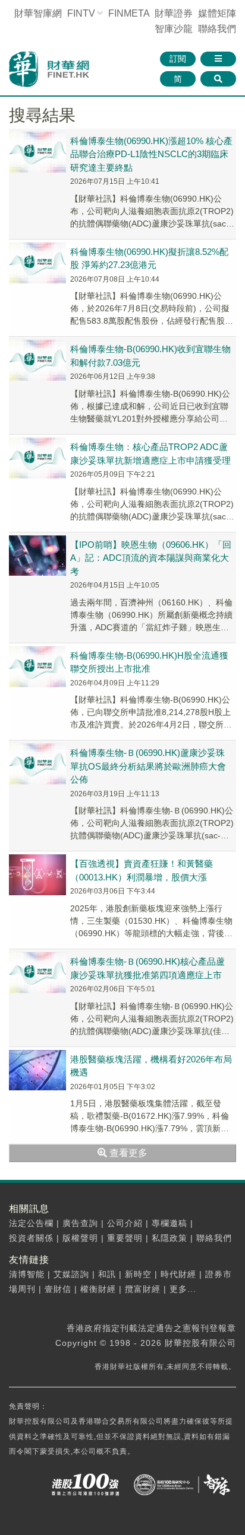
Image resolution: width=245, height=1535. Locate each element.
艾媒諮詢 (71, 1274)
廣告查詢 (80, 1223)
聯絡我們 (217, 29)
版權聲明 (80, 1238)
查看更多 (127, 1153)
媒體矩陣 (217, 13)
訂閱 (177, 58)
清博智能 (27, 1274)
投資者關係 (31, 1238)
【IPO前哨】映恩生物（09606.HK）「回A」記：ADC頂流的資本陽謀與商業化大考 (150, 558)
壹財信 (58, 1289)
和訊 (107, 1274)
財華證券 (174, 13)
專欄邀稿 (169, 1223)
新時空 (138, 1274)
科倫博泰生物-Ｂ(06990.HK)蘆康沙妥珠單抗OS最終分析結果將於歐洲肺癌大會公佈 (148, 766)
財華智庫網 (38, 13)
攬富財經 (143, 1289)
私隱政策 (169, 1238)
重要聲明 (125, 1238)
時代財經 (178, 1274)
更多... (182, 1289)
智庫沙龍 (174, 29)
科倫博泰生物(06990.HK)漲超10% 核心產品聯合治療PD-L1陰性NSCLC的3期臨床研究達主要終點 (151, 154)
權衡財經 (98, 1289)
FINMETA (128, 13)
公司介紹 (125, 1223)
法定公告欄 (31, 1223)
